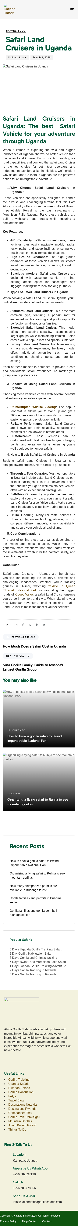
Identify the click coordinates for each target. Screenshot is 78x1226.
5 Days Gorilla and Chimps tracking (33, 957)
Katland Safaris (17, 57)
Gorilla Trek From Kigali (24, 1117)
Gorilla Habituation (21, 1092)
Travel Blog (16, 30)
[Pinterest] (36, 624)
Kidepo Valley (24, 594)
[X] (29, 624)
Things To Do (17, 1129)
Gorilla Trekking (19, 1079)
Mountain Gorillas (20, 1121)
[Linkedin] (43, 624)
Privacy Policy (8, 1221)
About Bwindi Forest (22, 1125)
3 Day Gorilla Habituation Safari (31, 953)
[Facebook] (22, 624)
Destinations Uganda (22, 1104)
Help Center (29, 1221)
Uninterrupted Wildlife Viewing (33, 407)
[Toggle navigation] (62, 9)
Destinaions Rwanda (22, 1108)
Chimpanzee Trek (20, 1112)
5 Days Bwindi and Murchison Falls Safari (38, 961)
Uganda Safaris (18, 1083)
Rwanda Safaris (19, 1088)
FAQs (12, 1096)
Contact (46, 1221)
